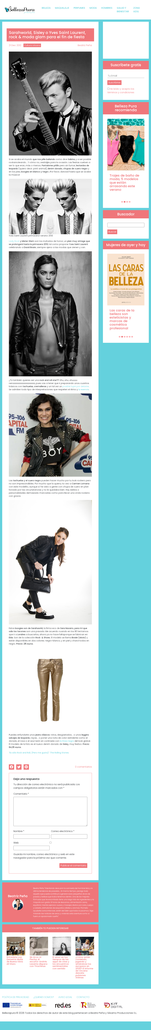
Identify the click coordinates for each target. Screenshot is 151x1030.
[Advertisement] (126, 40)
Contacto (83, 997)
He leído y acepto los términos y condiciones (120, 90)
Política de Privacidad (15, 997)
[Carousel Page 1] (122, 202)
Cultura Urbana (32, 45)
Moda (93, 8)
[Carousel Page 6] (132, 336)
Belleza (46, 8)
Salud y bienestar (123, 9)
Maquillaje (62, 8)
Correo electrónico (62, 831)
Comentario (21, 794)
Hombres (106, 8)
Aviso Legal (65, 997)
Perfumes (79, 8)
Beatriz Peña (85, 45)
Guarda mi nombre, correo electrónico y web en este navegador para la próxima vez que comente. (43, 856)
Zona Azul (136, 9)
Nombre (18, 831)
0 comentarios (83, 766)
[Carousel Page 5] (130, 336)
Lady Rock (14, 241)
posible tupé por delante (76, 386)
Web (16, 842)
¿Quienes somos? (43, 997)
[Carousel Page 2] (124, 202)
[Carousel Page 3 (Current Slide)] (127, 202)
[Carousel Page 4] (130, 202)
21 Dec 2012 (15, 45)
